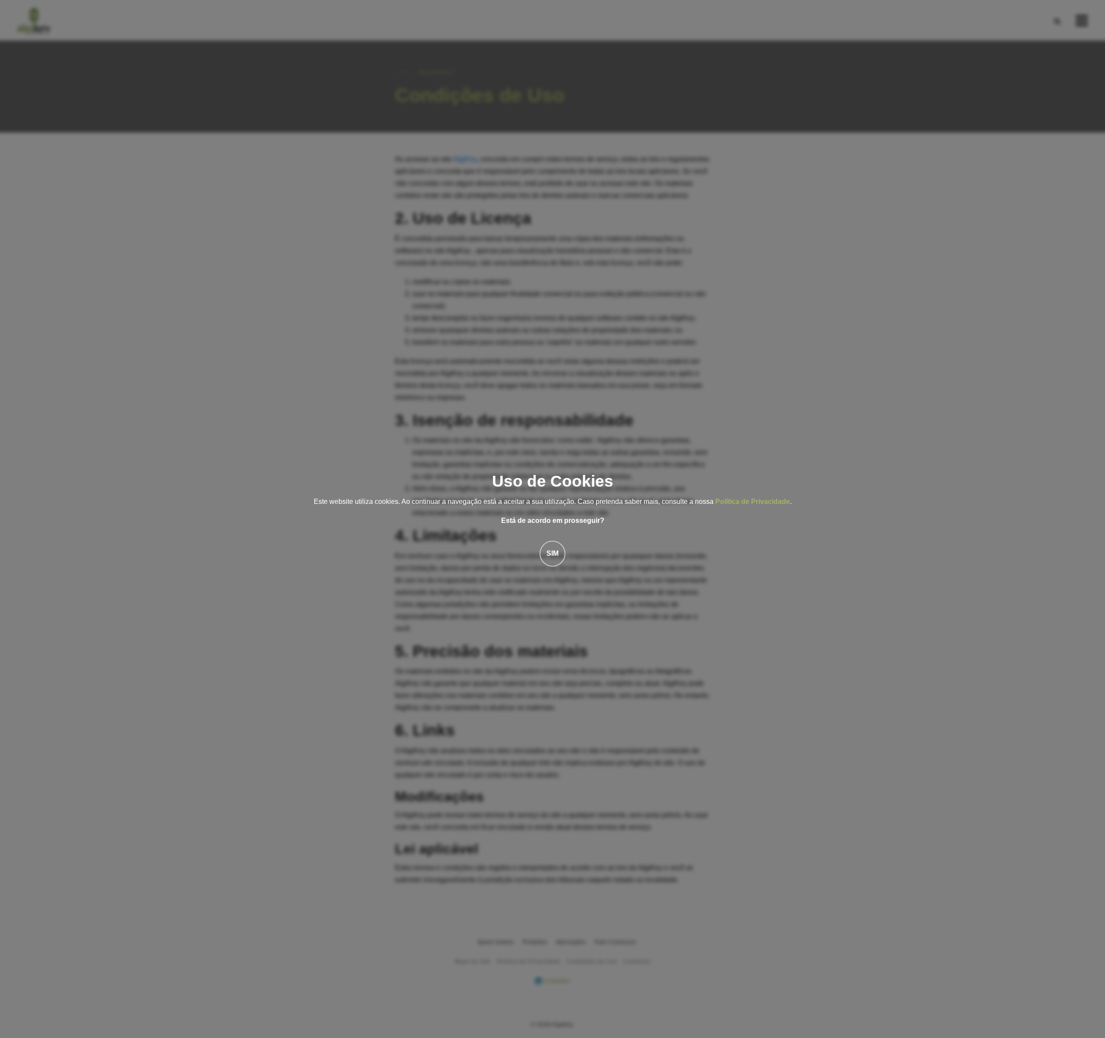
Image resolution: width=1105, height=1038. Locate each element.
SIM (552, 553)
